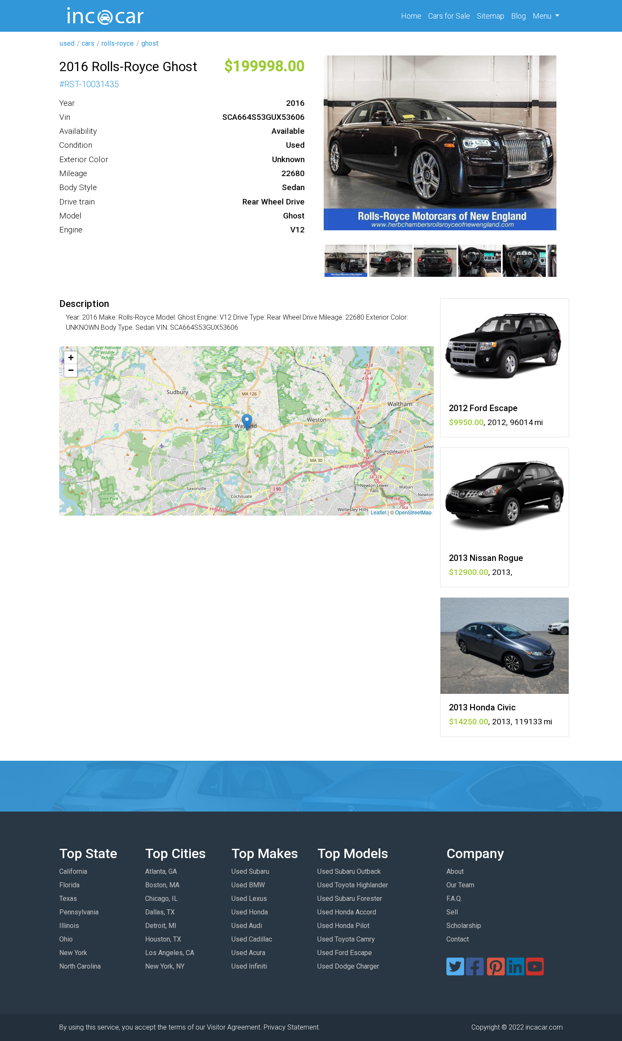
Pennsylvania (79, 912)
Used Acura (248, 953)
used (67, 43)
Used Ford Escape (344, 953)
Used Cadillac (251, 939)
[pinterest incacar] (496, 972)
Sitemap (490, 15)
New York (73, 953)
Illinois (69, 926)
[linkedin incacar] (515, 972)
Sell (452, 912)
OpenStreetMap (413, 512)
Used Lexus (249, 899)
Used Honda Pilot (343, 926)
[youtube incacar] (535, 972)
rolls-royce (118, 43)
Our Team (460, 885)
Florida (69, 885)
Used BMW (248, 885)
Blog (518, 15)
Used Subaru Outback (349, 871)
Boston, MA (162, 885)
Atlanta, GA (161, 871)
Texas (68, 899)
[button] (247, 422)
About (455, 871)
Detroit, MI (160, 926)
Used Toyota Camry (346, 939)
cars (88, 43)
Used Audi (246, 926)
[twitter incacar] (455, 972)
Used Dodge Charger (348, 966)
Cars (449, 15)
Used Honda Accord (346, 912)
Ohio (66, 939)
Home (413, 15)
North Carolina (80, 966)
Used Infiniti (249, 966)
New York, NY (164, 966)
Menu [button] (543, 15)
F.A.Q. (454, 899)
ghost (149, 43)
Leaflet (378, 512)
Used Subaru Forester (349, 899)
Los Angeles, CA (169, 953)
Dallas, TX (160, 912)
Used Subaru (250, 871)
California (73, 871)
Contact (457, 939)
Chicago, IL (161, 899)
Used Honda (249, 912)
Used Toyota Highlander (352, 885)
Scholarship (463, 926)
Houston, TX (163, 939)
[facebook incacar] (475, 972)
